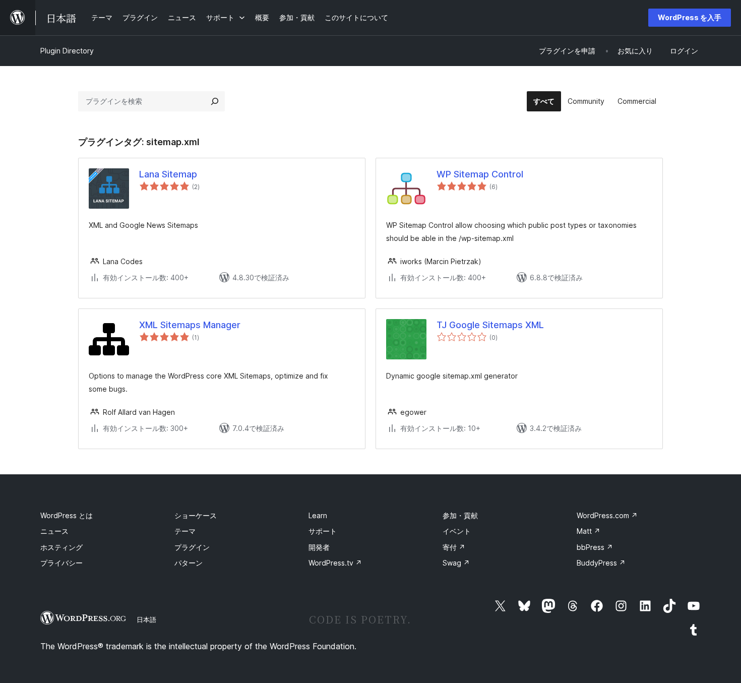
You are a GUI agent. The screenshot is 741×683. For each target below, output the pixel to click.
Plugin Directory (67, 50)
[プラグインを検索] (215, 101)
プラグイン (192, 547)
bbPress (595, 547)
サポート (322, 531)
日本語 (146, 619)
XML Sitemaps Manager (189, 325)
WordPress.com (607, 515)
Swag (456, 562)
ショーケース (195, 515)
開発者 (319, 547)
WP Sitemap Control (480, 174)
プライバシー (61, 562)
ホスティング (61, 547)
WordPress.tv (335, 562)
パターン (188, 562)
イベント (457, 531)
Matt (588, 531)
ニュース (54, 531)
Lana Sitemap (168, 174)
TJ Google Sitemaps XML (490, 325)
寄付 (454, 547)
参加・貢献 (460, 515)
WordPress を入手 (689, 17)
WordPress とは (66, 515)
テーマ (185, 531)
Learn (317, 515)
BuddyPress (601, 562)
